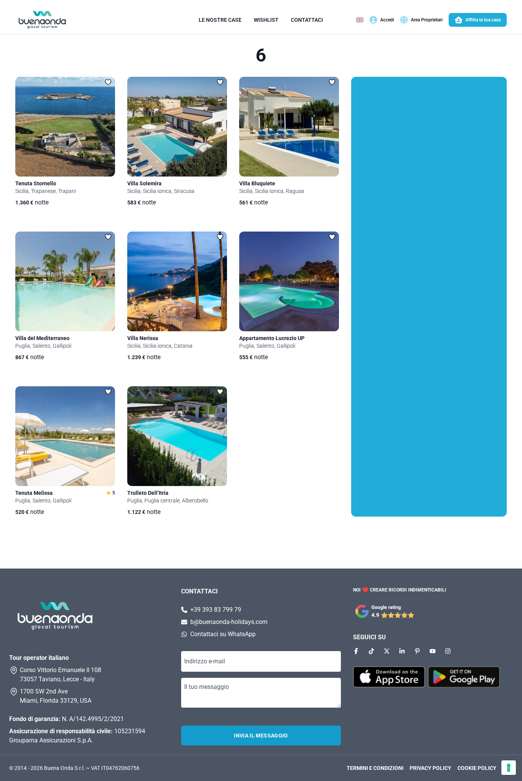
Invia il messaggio (261, 735)
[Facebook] (356, 651)
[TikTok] (371, 651)
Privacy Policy (430, 768)
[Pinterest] (417, 651)
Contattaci (307, 20)
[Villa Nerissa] (177, 281)
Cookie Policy (476, 768)
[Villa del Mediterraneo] (65, 281)
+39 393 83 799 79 (215, 609)
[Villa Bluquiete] (289, 127)
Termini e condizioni (375, 768)
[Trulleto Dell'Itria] (177, 436)
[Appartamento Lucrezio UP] (289, 281)
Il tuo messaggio (206, 686)
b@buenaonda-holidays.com (228, 621)
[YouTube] (433, 651)
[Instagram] (448, 651)
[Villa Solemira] (177, 127)
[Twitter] (387, 651)
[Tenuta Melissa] (65, 436)
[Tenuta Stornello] (65, 127)
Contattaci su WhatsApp (223, 634)
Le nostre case (220, 20)
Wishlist (266, 20)
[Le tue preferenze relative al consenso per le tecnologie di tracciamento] (508, 767)
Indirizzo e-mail (204, 661)
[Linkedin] (402, 651)
